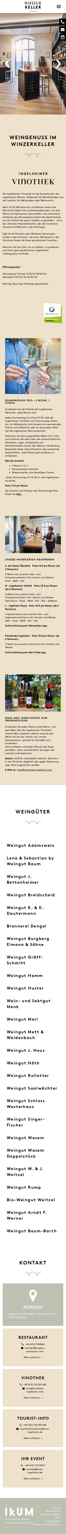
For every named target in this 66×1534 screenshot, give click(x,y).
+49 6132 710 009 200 (34, 1424)
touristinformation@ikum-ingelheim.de (35, 1430)
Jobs (58, 1517)
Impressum (54, 1520)
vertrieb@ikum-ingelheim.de (35, 1471)
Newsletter (53, 1510)
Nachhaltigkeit (50, 1514)
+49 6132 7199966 (35, 1344)
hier (44, 625)
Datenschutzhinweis (47, 1524)
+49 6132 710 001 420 (34, 1384)
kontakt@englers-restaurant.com (35, 1349)
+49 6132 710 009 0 (35, 1465)
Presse (56, 1507)
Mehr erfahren (32, 1357)
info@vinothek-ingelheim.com (34, 769)
